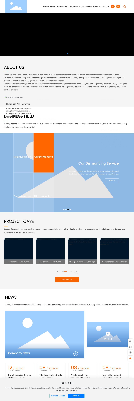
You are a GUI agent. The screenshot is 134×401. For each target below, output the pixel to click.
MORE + (112, 182)
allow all (76, 396)
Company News (19, 353)
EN (118, 6)
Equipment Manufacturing (18, 262)
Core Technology (47, 102)
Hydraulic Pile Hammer (18, 102)
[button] (64, 53)
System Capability (110, 102)
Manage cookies (58, 396)
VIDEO (108, 339)
